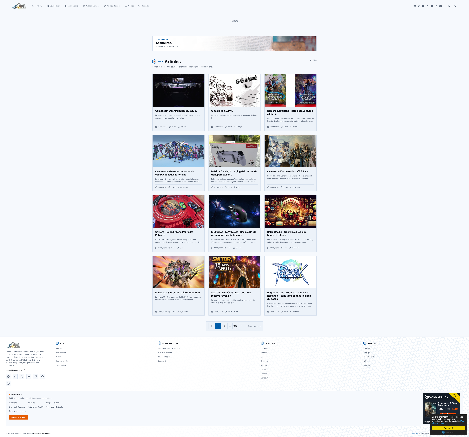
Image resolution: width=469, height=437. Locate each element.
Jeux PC (59, 348)
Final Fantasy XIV (165, 357)
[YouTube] (423, 6)
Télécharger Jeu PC (35, 407)
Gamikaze (13, 403)
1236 (235, 326)
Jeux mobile (60, 357)
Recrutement (368, 357)
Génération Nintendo (54, 407)
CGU (365, 361)
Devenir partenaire (18, 417)
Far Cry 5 (162, 361)
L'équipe (366, 353)
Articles (264, 353)
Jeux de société (62, 361)
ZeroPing (31, 403)
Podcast (264, 374)
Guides (263, 357)
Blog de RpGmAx (53, 403)
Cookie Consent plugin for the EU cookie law (448, 432)
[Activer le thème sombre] (454, 5)
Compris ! (448, 428)
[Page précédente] (211, 326)
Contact (366, 348)
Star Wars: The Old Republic (169, 348)
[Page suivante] (242, 326)
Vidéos (263, 369)
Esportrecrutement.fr (17, 411)
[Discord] (440, 6)
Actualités (265, 348)
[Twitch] (419, 6)
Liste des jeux (61, 365)
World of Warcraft (165, 353)
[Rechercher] (449, 5)
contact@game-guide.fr (15, 370)
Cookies (366, 365)
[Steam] (415, 6)
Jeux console (61, 353)
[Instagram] (436, 6)
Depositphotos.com (17, 407)
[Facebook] (432, 6)
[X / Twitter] (428, 6)
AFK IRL (264, 365)
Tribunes (264, 361)
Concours (264, 378)
